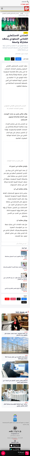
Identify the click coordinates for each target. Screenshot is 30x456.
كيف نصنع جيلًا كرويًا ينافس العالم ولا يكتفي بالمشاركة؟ (16, 289)
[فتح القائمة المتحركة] (2, 8)
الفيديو (25, 270)
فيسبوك (18, 59)
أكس (13, 59)
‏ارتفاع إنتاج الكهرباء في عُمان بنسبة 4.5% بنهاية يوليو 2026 (16, 358)
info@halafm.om (15, 433)
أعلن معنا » (25, 4)
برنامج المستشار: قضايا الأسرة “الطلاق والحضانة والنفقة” (15, 268)
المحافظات (25, 259)
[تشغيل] (3, 453)
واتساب (7, 59)
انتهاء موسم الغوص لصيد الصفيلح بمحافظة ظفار (16, 257)
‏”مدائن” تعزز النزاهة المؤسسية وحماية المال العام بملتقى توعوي (15, 405)
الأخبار (21, 13)
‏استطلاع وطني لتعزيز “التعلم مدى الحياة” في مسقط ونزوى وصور (15, 381)
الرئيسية (26, 13)
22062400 (24, 2)
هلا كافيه (25, 291)
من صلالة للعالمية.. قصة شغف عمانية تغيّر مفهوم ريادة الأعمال (16, 334)
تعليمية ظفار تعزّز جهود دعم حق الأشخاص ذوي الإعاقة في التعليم (15, 278)
